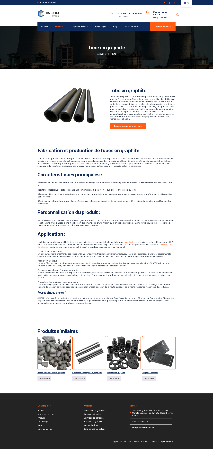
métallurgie (129, 242)
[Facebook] (169, 2)
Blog (115, 26)
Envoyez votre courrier (160, 13)
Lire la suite (44, 378)
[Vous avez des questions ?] (112, 13)
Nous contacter (132, 26)
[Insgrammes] (174, 2)
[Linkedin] (164, 2)
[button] (176, 12)
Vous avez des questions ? (130, 13)
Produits (59, 26)
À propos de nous (80, 26)
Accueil (44, 26)
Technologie (100, 26)
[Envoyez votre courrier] (148, 12)
